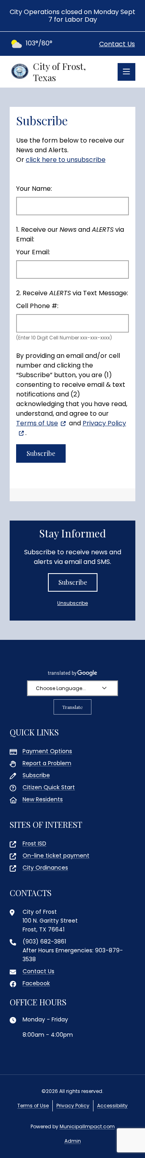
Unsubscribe (72, 603)
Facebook (36, 983)
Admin (72, 1141)
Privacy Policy (72, 1105)
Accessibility (112, 1105)
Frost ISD (34, 843)
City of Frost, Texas (59, 72)
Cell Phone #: (37, 305)
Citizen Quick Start (49, 787)
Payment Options (47, 751)
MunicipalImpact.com (87, 1126)
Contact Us (117, 44)
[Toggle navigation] (126, 72)
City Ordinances (45, 868)
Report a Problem (47, 763)
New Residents (43, 799)
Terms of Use (37, 423)
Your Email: (33, 252)
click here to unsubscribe (66, 159)
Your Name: (34, 188)
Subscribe (72, 582)
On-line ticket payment (56, 856)
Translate (72, 707)
